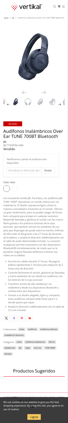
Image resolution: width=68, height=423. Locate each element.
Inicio (6, 18)
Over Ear (37, 348)
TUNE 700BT (50, 348)
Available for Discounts (14, 335)
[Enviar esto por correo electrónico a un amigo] (30, 318)
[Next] (44, 92)
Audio (21, 329)
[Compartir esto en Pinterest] (22, 318)
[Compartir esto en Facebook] (14, 318)
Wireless (8, 354)
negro (27, 348)
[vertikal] (26, 6)
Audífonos (32, 329)
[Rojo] (14, 188)
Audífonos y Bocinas (48, 329)
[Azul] (6, 188)
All (13, 18)
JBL (5, 141)
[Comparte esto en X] (6, 318)
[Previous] (24, 92)
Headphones (10, 348)
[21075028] (34, 57)
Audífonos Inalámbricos (35, 342)
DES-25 (52, 342)
